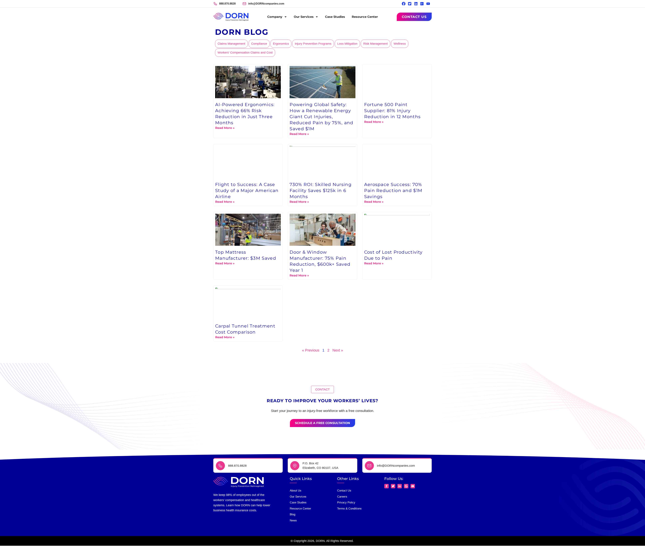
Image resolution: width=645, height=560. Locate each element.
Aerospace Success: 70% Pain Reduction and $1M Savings (393, 190)
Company (274, 17)
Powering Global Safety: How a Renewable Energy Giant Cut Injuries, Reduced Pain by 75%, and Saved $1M (321, 116)
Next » (337, 350)
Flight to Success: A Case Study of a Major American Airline (247, 190)
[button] (322, 389)
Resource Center (365, 17)
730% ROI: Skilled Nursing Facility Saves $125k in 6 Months (321, 190)
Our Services (304, 17)
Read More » (224, 128)
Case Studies (335, 17)
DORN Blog (241, 32)
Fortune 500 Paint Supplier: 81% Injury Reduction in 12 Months (392, 110)
